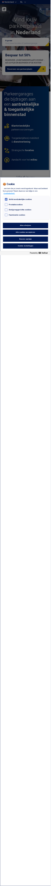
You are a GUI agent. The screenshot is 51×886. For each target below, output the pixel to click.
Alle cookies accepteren (25, 232)
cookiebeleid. (9, 193)
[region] (25, 531)
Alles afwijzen (25, 225)
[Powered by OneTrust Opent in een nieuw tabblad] (40, 253)
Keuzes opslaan (25, 239)
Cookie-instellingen (25, 246)
